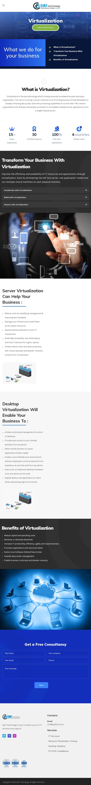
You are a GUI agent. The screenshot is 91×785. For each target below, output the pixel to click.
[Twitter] (4, 736)
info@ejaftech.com (55, 724)
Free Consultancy (45, 27)
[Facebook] (9, 736)
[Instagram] (14, 736)
